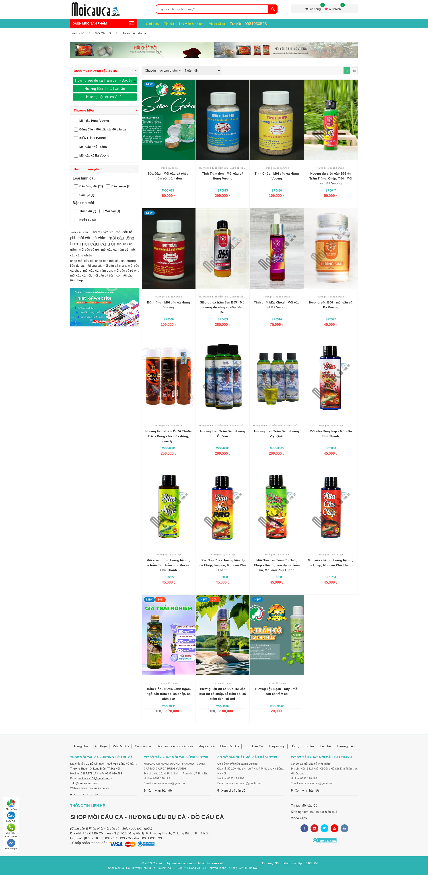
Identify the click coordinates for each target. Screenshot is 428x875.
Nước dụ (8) (87, 219)
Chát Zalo (11, 821)
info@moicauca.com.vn (85, 783)
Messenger (11, 848)
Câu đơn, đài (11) (91, 186)
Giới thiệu (153, 23)
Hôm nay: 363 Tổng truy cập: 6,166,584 (289, 863)
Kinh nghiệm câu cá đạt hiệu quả (314, 811)
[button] (104, 71)
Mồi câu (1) (112, 211)
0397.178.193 (89, 773)
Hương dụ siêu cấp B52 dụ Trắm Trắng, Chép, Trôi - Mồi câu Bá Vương (330, 178)
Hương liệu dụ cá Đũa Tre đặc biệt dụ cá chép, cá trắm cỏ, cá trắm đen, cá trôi (222, 693)
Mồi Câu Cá (103, 33)
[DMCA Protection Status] (324, 840)
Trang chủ (77, 33)
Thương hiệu (345, 746)
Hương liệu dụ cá (134, 33)
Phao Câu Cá (229, 746)
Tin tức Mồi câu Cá (304, 805)
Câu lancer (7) (120, 186)
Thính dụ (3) (87, 211)
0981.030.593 (113, 773)
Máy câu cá (206, 746)
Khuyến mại (276, 746)
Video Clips (217, 23)
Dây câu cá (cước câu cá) (174, 746)
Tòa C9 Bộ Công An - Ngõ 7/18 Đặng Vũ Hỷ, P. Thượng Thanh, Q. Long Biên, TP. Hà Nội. (146, 833)
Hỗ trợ (295, 746)
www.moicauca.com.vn (95, 788)
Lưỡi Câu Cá (254, 746)
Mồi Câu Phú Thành (93, 146)
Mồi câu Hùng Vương (94, 120)
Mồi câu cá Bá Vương (94, 155)
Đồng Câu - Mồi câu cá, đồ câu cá (102, 129)
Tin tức (169, 23)
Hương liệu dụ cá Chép (104, 97)
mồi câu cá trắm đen (97, 270)
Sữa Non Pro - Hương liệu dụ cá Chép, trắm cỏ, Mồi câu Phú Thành (223, 565)
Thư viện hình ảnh (191, 23)
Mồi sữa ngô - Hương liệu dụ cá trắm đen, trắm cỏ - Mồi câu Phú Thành (168, 565)
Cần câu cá (143, 746)
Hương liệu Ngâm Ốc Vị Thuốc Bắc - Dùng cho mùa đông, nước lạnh (168, 436)
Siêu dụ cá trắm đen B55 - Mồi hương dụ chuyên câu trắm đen (222, 307)
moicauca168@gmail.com (94, 778)
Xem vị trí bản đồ (160, 790)
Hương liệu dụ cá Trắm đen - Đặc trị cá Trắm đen (113, 80)
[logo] (95, 4)
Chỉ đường (11, 809)
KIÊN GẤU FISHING (92, 138)
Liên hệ (325, 746)
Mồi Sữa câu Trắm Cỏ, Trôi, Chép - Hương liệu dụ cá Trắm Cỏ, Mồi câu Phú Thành (277, 565)
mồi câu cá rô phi (126, 270)
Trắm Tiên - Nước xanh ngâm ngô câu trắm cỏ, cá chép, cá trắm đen (168, 693)
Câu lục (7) (86, 195)
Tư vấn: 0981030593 (248, 23)
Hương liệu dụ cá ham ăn (104, 89)
